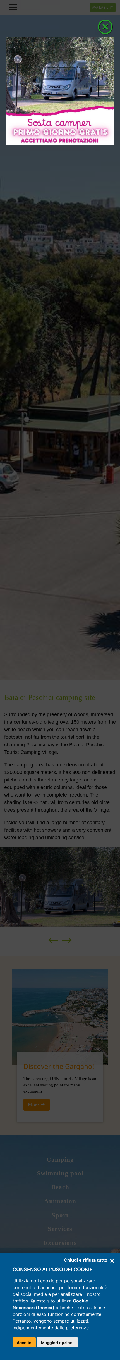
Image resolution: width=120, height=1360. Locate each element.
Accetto (24, 1342)
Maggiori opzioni (57, 1342)
